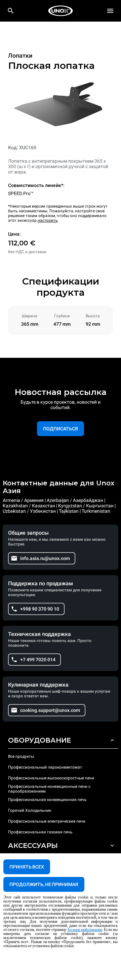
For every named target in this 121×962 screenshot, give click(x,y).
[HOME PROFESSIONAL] (60, 11)
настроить (48, 220)
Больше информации (85, 929)
